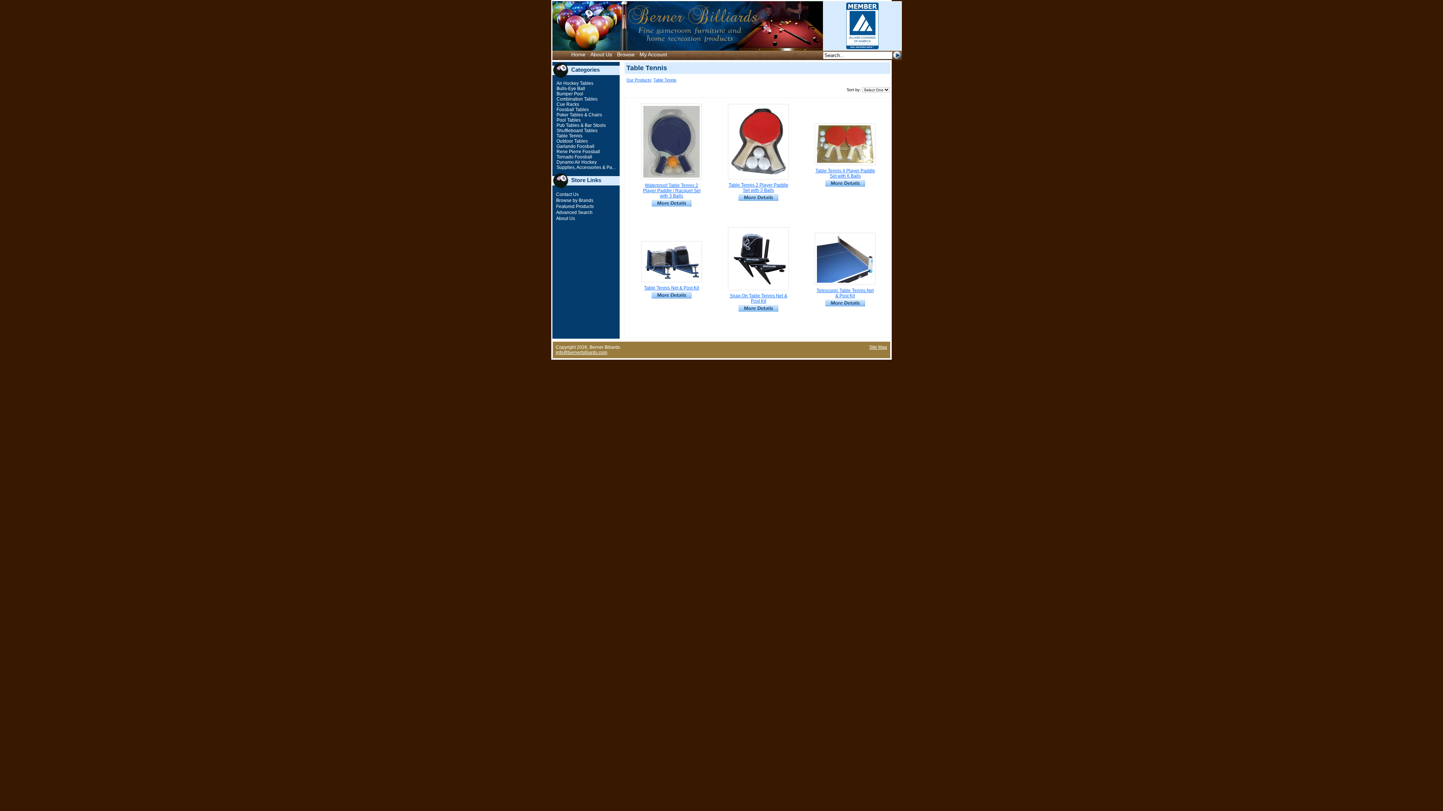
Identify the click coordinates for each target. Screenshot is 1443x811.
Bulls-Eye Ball (570, 88)
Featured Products (575, 206)
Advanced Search (574, 212)
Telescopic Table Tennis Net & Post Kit (845, 293)
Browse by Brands (574, 200)
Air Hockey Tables (574, 83)
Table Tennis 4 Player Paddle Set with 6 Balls (845, 173)
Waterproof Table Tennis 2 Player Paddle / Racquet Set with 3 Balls (671, 191)
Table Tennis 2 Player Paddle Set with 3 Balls (758, 187)
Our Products (638, 80)
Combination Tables (576, 99)
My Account (653, 54)
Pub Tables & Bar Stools (580, 125)
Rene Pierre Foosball (577, 151)
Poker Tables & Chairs (578, 115)
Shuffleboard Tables (576, 130)
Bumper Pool (569, 93)
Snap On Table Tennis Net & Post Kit (758, 298)
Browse (626, 54)
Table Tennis (568, 136)
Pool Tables (568, 120)
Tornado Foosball (573, 157)
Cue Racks (567, 104)
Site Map (878, 347)
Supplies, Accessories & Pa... (585, 167)
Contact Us (567, 194)
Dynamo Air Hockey (576, 162)
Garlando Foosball (574, 146)
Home (578, 54)
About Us (601, 54)
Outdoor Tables (571, 141)
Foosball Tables (572, 109)
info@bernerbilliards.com (581, 352)
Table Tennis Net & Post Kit (671, 288)
